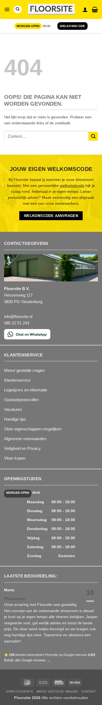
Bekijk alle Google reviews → (27, 660)
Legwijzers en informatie (25, 390)
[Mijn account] (85, 9)
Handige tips (15, 419)
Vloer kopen (14, 458)
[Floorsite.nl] (51, 9)
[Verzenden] (93, 136)
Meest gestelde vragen (24, 370)
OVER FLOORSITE (19, 691)
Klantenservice (17, 380)
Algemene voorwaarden (25, 438)
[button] (7, 9)
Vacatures (13, 409)
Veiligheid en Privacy (22, 448)
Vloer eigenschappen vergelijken (32, 429)
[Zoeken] (17, 9)
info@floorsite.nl (18, 316)
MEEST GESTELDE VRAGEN (57, 691)
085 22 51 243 (16, 323)
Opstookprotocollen (21, 399)
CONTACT (88, 691)
